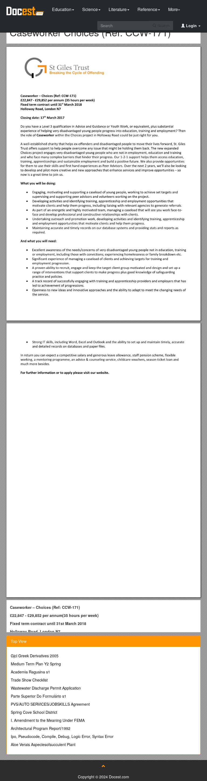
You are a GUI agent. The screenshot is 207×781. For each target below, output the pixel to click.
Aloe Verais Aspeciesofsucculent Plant (43, 744)
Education (61, 9)
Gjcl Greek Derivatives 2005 (34, 655)
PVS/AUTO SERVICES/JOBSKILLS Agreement (50, 704)
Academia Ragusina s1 (30, 671)
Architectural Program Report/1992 (40, 728)
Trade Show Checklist (29, 680)
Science (90, 9)
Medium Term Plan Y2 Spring (36, 663)
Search (163, 25)
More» (174, 9)
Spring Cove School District (34, 712)
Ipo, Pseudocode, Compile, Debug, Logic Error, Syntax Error (62, 736)
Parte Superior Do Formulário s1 (38, 696)
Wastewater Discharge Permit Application (46, 688)
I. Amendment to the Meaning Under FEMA (48, 720)
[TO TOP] (103, 766)
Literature (118, 9)
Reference (147, 9)
